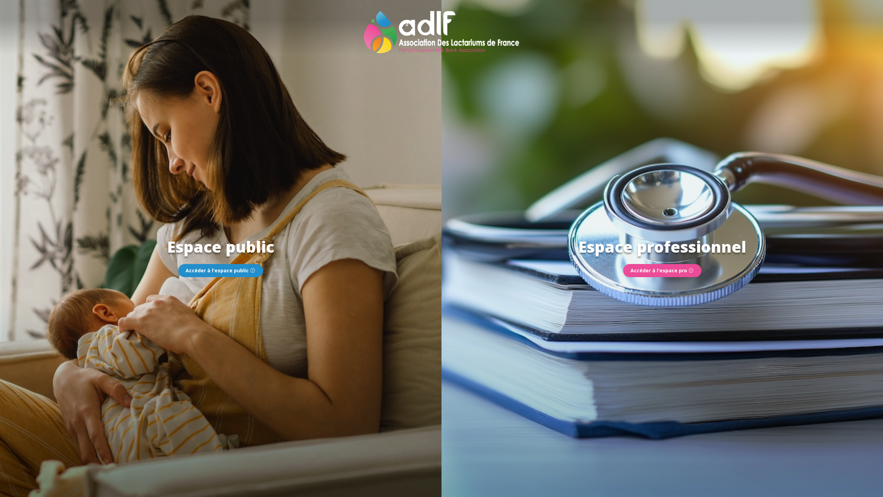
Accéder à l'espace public (217, 270)
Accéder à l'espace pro (659, 270)
